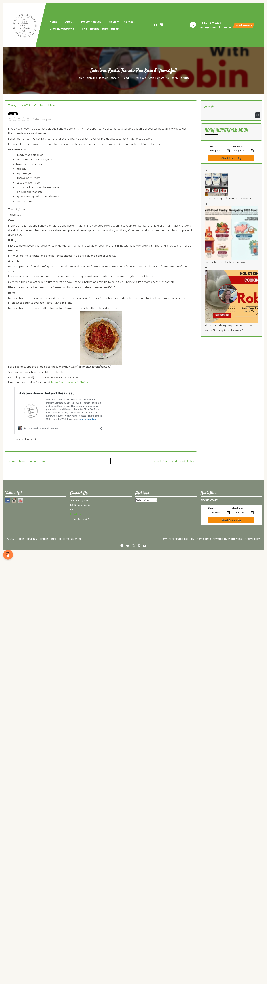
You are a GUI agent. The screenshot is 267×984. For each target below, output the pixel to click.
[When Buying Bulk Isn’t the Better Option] (216, 184)
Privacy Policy (251, 538)
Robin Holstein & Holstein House (97, 77)
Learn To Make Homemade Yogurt (29, 461)
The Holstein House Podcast (100, 28)
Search (209, 106)
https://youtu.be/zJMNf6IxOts (69, 382)
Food (126, 77)
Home (53, 21)
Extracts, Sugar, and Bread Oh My (173, 461)
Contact (129, 21)
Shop (112, 21)
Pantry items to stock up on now (225, 262)
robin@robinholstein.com (216, 27)
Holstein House (91, 21)
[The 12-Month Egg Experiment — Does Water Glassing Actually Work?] (231, 296)
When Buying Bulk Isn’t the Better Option (231, 198)
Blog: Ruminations (62, 28)
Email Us (75, 514)
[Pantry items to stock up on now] (231, 233)
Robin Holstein (46, 105)
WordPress (235, 538)
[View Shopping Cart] (162, 25)
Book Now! (243, 25)
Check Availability (231, 158)
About (69, 21)
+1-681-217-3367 (210, 22)
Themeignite (203, 538)
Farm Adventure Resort (176, 538)
